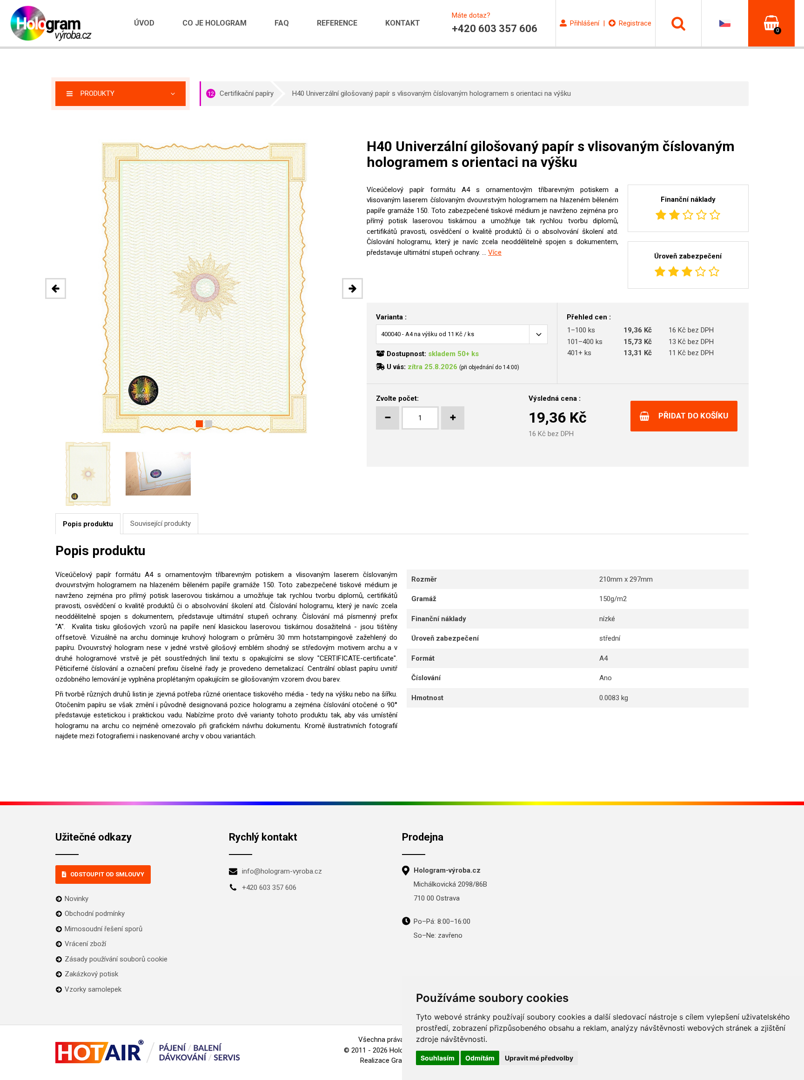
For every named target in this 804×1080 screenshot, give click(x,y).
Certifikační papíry (241, 93)
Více (495, 252)
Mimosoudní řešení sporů (103, 929)
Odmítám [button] (480, 1058)
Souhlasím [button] (438, 1058)
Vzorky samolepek (93, 989)
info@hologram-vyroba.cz (282, 871)
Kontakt (402, 23)
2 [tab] (208, 423)
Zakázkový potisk (91, 974)
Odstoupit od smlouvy (107, 874)
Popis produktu (88, 524)
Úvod (144, 23)
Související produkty (160, 523)
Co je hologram (214, 23)
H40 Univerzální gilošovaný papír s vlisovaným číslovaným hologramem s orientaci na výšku (431, 93)
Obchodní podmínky (95, 913)
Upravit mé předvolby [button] (539, 1058)
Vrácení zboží (85, 944)
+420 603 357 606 (269, 887)
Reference (337, 23)
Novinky (76, 898)
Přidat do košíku (693, 415)
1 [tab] (199, 423)
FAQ (282, 23)
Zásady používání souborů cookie (116, 959)
